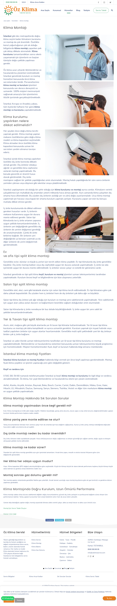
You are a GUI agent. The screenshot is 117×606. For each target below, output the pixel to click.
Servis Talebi (101, 10)
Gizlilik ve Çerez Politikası (96, 592)
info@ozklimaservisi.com (96, 553)
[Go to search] (112, 10)
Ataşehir (63, 550)
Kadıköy (70, 543)
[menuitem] (45, 10)
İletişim (71, 568)
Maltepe (63, 543)
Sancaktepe (73, 547)
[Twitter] (110, 2)
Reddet (19, 600)
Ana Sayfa (48, 568)
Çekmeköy (70, 557)
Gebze (69, 560)
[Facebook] (98, 2)
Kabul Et (9, 600)
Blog (65, 568)
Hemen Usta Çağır (9, 514)
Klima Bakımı (36, 547)
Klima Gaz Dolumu (38, 550)
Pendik (73, 540)
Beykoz (62, 557)
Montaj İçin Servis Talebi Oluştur (15, 508)
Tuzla (67, 540)
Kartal (62, 540)
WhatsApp (8, 598)
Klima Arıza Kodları (37, 2)
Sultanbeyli (64, 547)
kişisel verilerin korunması (75, 592)
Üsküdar (70, 550)
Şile (69, 553)
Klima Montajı (36, 543)
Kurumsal (58, 568)
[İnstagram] (104, 2)
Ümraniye (63, 553)
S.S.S (24, 2)
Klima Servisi (36, 540)
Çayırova (63, 560)
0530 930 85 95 (11, 2)
